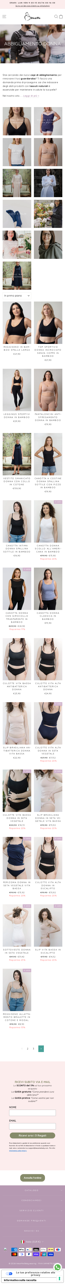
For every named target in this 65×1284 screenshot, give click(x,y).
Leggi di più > (31, 95)
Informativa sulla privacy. (18, 1150)
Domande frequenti (31, 1220)
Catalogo (31, 1190)
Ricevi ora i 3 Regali (32, 1135)
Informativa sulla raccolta (20, 1280)
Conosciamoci (32, 1200)
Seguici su (31, 1231)
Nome (12, 1107)
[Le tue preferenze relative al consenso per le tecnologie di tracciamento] (59, 1278)
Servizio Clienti (32, 1210)
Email (12, 1120)
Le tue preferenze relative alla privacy (35, 1273)
